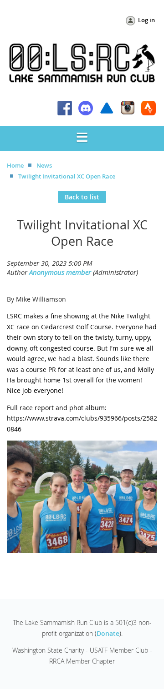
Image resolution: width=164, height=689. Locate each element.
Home (15, 165)
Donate (108, 633)
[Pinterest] (148, 108)
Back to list (82, 197)
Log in (146, 20)
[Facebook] (64, 108)
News (44, 165)
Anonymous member (60, 272)
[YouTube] (106, 108)
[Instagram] (127, 108)
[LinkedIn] (85, 108)
